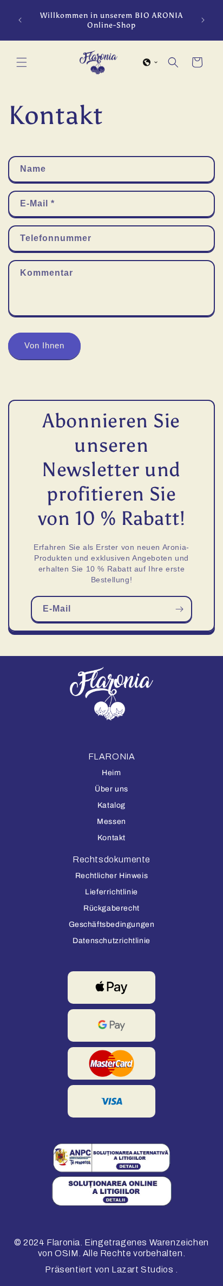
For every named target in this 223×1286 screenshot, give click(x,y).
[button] (22, 62)
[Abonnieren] (179, 609)
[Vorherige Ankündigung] (20, 20)
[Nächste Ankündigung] (203, 20)
